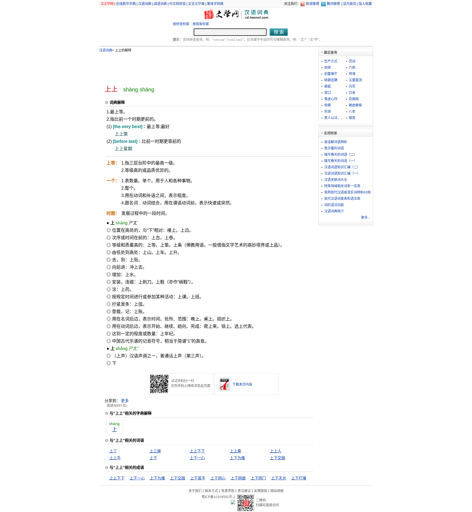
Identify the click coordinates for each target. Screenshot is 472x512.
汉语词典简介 (334, 211)
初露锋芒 (330, 74)
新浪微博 (312, 4)
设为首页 (349, 4)
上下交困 (277, 458)
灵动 (352, 61)
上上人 (275, 451)
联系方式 (211, 491)
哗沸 (352, 74)
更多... (365, 217)
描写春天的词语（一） (340, 161)
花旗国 (354, 99)
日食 (352, 93)
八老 (352, 112)
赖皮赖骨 (355, 105)
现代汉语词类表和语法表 (342, 199)
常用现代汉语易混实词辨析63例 (347, 192)
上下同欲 (238, 478)
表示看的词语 (334, 148)
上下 (153, 458)
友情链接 (260, 491)
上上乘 (235, 451)
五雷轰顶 (355, 80)
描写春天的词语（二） (340, 155)
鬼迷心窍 (330, 99)
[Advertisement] (200, 66)
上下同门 (258, 478)
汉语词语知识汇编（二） (342, 167)
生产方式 (330, 61)
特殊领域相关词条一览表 (342, 186)
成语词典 (160, 4)
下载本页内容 (242, 384)
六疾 (352, 68)
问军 (352, 86)
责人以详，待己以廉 (339, 118)
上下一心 (197, 458)
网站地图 (277, 491)
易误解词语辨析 (335, 142)
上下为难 (237, 458)
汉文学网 (107, 4)
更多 (125, 400)
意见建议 (244, 491)
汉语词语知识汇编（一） (342, 173)
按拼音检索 (181, 24)
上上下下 (197, 451)
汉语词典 (144, 4)
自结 (327, 68)
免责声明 (227, 491)
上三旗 (155, 451)
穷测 (327, 112)
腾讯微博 (333, 4)
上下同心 (218, 478)
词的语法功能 (334, 205)
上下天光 (278, 478)
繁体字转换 (215, 4)
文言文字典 (196, 4)
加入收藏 (365, 4)
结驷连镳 (330, 80)
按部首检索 (201, 24)
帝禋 (327, 105)
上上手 (115, 458)
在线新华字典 (126, 4)
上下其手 (197, 478)
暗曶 (352, 118)
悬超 (327, 86)
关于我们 (195, 491)
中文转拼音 (177, 4)
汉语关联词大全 (335, 180)
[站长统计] (233, 503)
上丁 (113, 451)
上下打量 (298, 478)
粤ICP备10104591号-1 (218, 497)
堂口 (327, 93)
